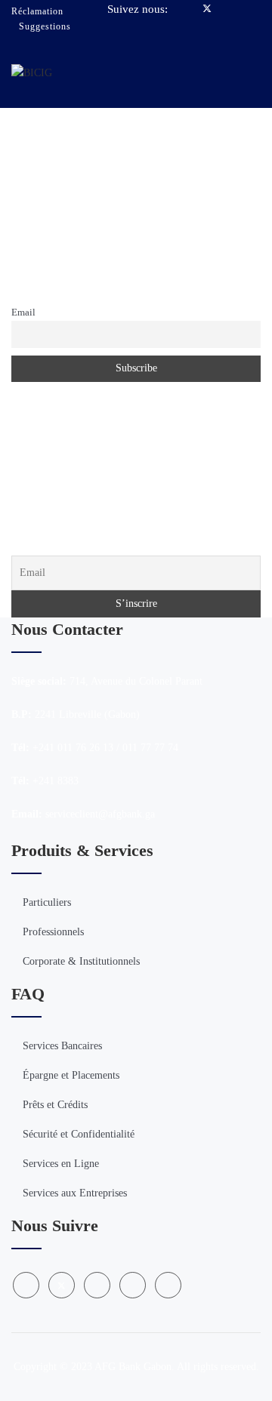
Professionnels (53, 932)
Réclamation (37, 11)
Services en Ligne (61, 1163)
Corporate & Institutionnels (81, 961)
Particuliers (47, 902)
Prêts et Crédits (55, 1104)
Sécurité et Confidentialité (78, 1134)
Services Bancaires (62, 1046)
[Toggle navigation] (252, 71)
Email (23, 312)
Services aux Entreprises (75, 1193)
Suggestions (45, 26)
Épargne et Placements (71, 1075)
